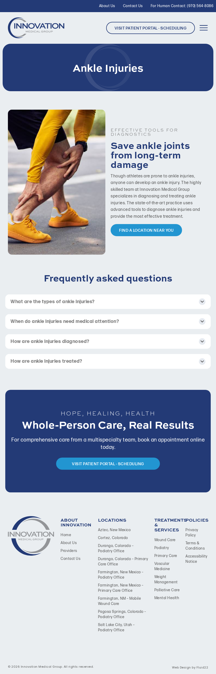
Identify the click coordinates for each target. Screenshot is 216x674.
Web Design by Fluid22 (190, 667)
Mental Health (166, 598)
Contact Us (70, 558)
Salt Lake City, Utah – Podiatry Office (116, 627)
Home (66, 535)
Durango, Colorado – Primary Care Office (123, 561)
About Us (69, 543)
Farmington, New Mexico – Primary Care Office (121, 588)
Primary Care (165, 556)
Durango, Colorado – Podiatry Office (116, 548)
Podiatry (161, 548)
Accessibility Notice (195, 559)
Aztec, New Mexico (114, 530)
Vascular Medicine (162, 566)
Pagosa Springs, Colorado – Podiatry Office (122, 614)
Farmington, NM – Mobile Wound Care (119, 601)
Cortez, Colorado (113, 538)
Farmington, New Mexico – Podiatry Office (121, 575)
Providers (69, 551)
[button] (203, 27)
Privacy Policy (191, 532)
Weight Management (166, 579)
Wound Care (165, 540)
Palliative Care (167, 590)
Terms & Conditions (195, 546)
